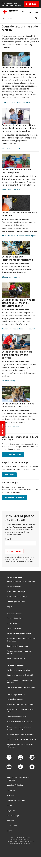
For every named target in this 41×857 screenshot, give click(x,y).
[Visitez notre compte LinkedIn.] (32, 757)
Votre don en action (14, 628)
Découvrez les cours (10, 148)
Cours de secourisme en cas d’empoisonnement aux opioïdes (17, 354)
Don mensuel (12, 623)
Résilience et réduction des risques (19, 722)
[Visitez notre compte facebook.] (9, 757)
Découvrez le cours (10, 427)
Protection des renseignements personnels (18, 778)
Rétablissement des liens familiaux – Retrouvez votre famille (20, 728)
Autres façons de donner (16, 658)
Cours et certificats (15, 666)
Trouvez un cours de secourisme (15, 102)
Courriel (8, 539)
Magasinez (11, 810)
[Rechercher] (36, 18)
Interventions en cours (15, 699)
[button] (36, 11)
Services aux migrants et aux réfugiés (20, 734)
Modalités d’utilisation (15, 785)
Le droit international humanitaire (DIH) (21, 739)
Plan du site (11, 790)
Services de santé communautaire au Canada (20, 710)
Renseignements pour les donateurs (20, 633)
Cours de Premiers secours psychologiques (16, 171)
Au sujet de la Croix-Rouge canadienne (21, 581)
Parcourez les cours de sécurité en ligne (18, 235)
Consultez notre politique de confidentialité (19, 561)
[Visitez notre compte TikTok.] (20, 767)
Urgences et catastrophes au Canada (20, 704)
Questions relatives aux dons (17, 646)
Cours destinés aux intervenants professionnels (17, 258)
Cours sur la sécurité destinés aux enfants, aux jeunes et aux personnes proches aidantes (19, 128)
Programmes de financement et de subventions (20, 745)
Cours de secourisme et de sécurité (20, 675)
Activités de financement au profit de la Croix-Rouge (21, 639)
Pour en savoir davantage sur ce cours (18, 329)
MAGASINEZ (9, 475)
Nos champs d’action (16, 695)
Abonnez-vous (14, 551)
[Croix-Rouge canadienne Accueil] (10, 11)
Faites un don (12, 826)
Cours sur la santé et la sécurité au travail (19, 214)
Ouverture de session (14, 497)
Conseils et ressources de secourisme (21, 688)
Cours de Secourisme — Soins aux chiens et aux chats (18, 405)
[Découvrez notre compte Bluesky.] (32, 767)
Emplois (10, 805)
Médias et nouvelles (14, 586)
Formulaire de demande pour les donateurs (19, 652)
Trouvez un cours (12, 454)
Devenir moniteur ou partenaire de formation (19, 681)
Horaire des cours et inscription (18, 670)
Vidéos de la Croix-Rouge (16, 591)
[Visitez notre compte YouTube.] (9, 767)
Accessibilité (11, 795)
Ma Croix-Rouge (13, 815)
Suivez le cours (8, 381)
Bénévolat (10, 821)
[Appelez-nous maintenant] (29, 11)
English (24, 11)
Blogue (9, 607)
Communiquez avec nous (16, 602)
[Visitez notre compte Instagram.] (20, 757)
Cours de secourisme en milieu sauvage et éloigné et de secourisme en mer (19, 302)
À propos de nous (14, 577)
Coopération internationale (17, 717)
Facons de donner (14, 614)
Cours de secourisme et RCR (17, 67)
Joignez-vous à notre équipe (17, 596)
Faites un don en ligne (15, 618)
